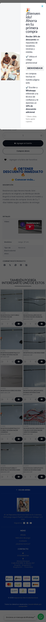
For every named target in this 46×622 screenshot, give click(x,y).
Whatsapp (31, 90)
